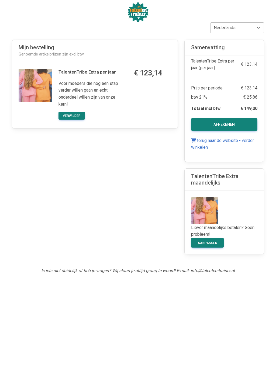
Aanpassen (207, 243)
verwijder (72, 116)
